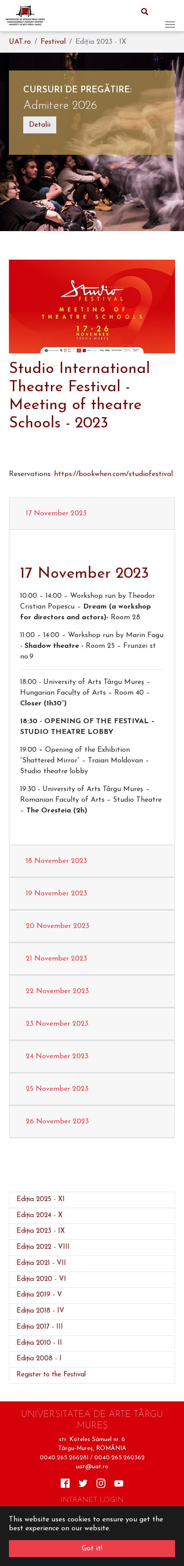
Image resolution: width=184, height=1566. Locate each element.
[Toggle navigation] (170, 15)
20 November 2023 (57, 926)
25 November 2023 (57, 1089)
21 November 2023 (56, 958)
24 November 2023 (57, 1056)
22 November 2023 (57, 991)
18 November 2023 (56, 861)
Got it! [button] (92, 1548)
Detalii (39, 124)
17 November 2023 (56, 513)
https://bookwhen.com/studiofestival (113, 474)
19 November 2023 (56, 893)
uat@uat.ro (92, 1467)
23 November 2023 (57, 1023)
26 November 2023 (57, 1121)
